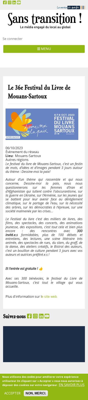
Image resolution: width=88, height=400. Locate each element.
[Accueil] (44, 21)
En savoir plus (72, 385)
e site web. (50, 296)
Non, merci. (36, 393)
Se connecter (13, 38)
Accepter (12, 393)
